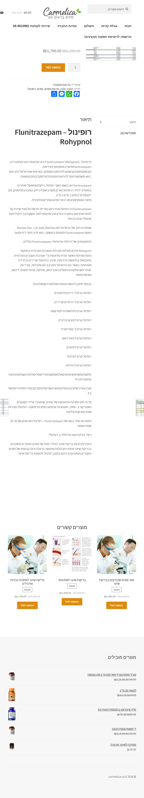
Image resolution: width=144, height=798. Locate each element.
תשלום (89, 26)
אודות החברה (67, 26)
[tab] (116, 122)
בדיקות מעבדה (61, 84)
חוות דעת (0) (128, 133)
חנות (128, 26)
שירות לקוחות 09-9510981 (31, 26)
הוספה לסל (53, 67)
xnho (70, 88)
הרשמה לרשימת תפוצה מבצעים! (107, 37)
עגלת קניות (109, 26)
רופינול (32, 88)
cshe (63, 88)
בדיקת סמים (52, 88)
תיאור (132, 122)
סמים (40, 88)
